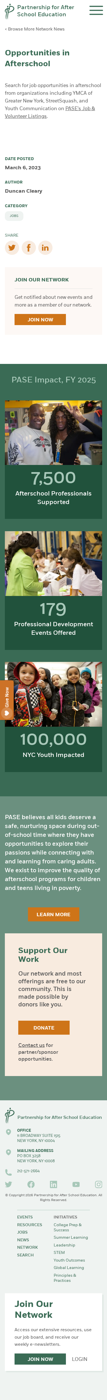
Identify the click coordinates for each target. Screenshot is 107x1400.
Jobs (14, 216)
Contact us (31, 1045)
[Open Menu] (96, 10)
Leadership (64, 1245)
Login (79, 1359)
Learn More (53, 914)
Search (25, 1255)
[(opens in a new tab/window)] (8, 1184)
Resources (29, 1225)
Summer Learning (71, 1238)
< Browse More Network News (35, 29)
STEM (59, 1253)
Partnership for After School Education (45, 11)
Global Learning (69, 1268)
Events (25, 1217)
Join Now (40, 320)
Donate (43, 1028)
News (23, 1240)
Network (27, 1248)
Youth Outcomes (69, 1260)
